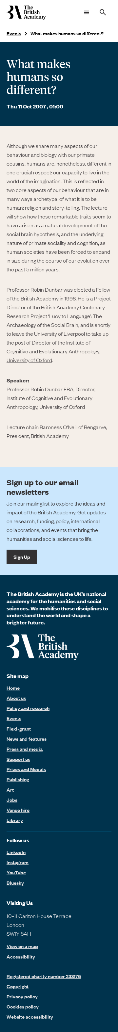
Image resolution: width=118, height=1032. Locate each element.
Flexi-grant (19, 728)
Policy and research (28, 708)
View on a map (22, 946)
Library (15, 820)
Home (13, 688)
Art (10, 789)
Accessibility (21, 957)
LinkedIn (16, 852)
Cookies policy (23, 1006)
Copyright (18, 986)
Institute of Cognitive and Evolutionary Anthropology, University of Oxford (53, 351)
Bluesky (15, 882)
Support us (18, 759)
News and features (27, 738)
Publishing (18, 779)
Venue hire (18, 810)
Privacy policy (22, 996)
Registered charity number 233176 (44, 976)
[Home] (26, 12)
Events (14, 33)
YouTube (16, 872)
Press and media (25, 749)
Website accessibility (30, 1016)
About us (16, 698)
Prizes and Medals (26, 769)
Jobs (12, 800)
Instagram (18, 862)
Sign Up (21, 557)
